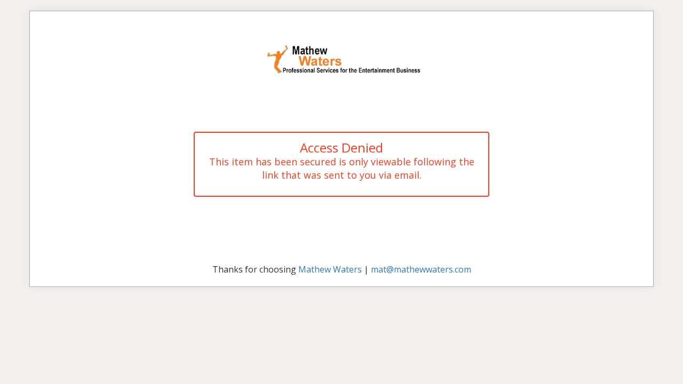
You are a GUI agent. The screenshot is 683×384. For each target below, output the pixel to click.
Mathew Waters (330, 269)
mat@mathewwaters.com (421, 269)
